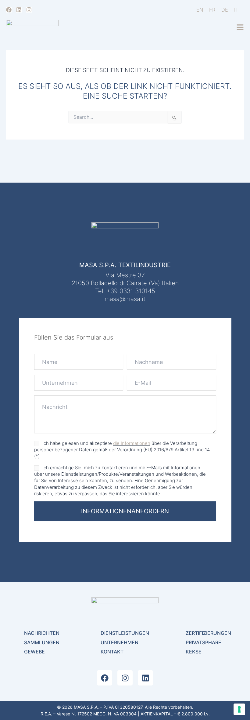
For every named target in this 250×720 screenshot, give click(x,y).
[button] (240, 28)
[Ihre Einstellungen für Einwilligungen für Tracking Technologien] (239, 709)
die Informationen (131, 443)
